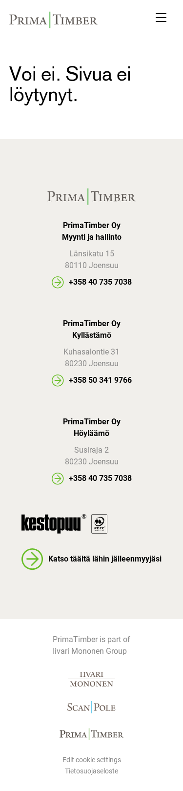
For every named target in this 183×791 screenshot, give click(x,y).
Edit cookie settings (91, 760)
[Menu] (161, 20)
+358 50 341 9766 (100, 380)
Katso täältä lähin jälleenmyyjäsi (105, 558)
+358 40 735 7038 (100, 282)
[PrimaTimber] (53, 19)
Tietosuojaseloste (91, 771)
